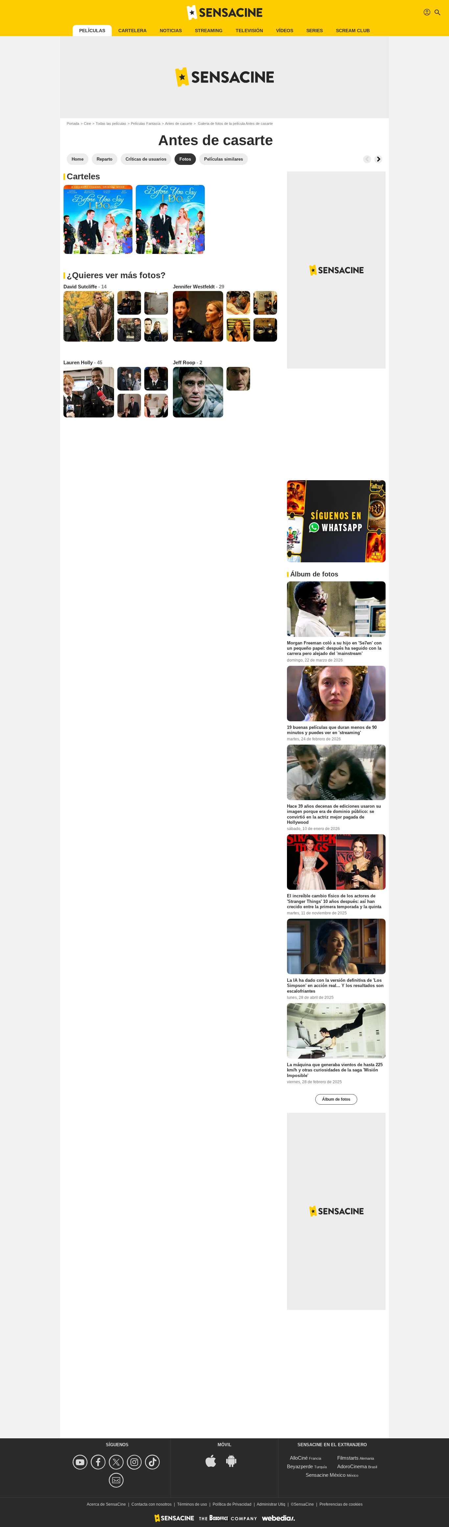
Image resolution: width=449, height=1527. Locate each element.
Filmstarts (348, 1458)
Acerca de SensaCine (106, 1504)
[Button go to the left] (367, 159)
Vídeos (284, 30)
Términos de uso (192, 1504)
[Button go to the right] (378, 159)
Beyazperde (300, 1466)
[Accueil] (224, 12)
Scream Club (353, 30)
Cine (87, 123)
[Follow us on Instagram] (135, 1462)
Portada (73, 123)
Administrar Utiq (271, 1504)
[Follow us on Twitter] (117, 1462)
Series (314, 30)
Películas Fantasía (145, 123)
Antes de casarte (178, 123)
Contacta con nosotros (151, 1504)
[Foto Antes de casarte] (97, 219)
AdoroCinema (352, 1466)
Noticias (171, 30)
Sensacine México (325, 1475)
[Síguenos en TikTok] (153, 1462)
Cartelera (132, 30)
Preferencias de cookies (341, 1504)
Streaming (209, 30)
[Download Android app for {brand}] (234, 1460)
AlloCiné (299, 1458)
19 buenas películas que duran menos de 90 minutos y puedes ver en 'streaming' (332, 730)
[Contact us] (117, 1480)
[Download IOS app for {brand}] (214, 1460)
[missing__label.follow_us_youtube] (81, 1462)
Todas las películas (111, 123)
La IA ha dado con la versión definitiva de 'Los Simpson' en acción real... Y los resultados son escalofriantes (335, 986)
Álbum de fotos (336, 1099)
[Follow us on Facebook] (99, 1462)
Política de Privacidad (232, 1504)
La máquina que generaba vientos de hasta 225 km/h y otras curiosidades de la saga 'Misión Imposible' (335, 1070)
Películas (92, 30)
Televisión (249, 30)
